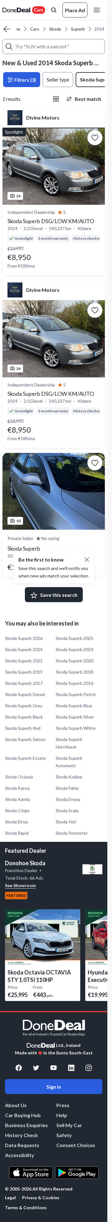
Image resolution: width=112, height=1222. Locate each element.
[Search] (9, 46)
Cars (34, 29)
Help (61, 1115)
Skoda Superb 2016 (74, 683)
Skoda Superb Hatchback (69, 743)
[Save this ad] (94, 137)
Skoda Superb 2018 (74, 672)
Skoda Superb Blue (74, 705)
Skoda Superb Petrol (76, 694)
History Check (21, 1135)
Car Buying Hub (23, 1115)
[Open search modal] (54, 10)
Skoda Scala (67, 810)
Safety (64, 1135)
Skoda (55, 29)
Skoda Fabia (67, 788)
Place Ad (75, 10)
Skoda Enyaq (68, 799)
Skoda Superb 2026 (24, 638)
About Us (16, 1105)
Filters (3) (24, 80)
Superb (78, 29)
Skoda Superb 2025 (74, 638)
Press (62, 1105)
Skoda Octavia (19, 776)
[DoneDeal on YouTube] (53, 1068)
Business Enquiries (26, 1125)
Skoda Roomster (72, 833)
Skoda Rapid (17, 833)
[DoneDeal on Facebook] (18, 1068)
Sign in (53, 1087)
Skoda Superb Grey (23, 705)
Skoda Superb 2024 (24, 649)
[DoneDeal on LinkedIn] (71, 1068)
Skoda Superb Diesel (25, 694)
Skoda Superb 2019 (24, 672)
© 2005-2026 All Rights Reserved (38, 1188)
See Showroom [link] (20, 885)
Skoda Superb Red (22, 728)
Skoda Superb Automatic (69, 761)
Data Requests (22, 1145)
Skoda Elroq (16, 821)
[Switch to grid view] (56, 99)
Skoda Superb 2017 (24, 683)
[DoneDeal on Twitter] (36, 1068)
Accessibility (19, 1155)
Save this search (58, 595)
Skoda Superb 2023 (74, 649)
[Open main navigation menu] (98, 10)
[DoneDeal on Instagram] (88, 1068)
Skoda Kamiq (17, 799)
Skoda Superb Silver (75, 716)
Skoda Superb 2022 (24, 660)
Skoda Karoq (17, 788)
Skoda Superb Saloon (25, 739)
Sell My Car (69, 1125)
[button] (86, 559)
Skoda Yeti (66, 821)
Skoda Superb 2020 (74, 660)
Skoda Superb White (76, 728)
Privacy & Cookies (40, 1197)
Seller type (58, 79)
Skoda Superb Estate (25, 758)
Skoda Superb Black (24, 716)
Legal (10, 1197)
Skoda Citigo (17, 810)
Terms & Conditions (26, 1207)
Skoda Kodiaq (69, 776)
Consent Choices (75, 1145)
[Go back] (6, 29)
